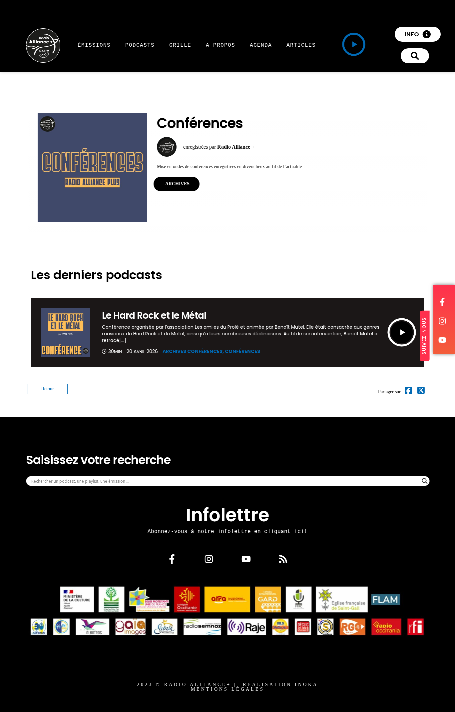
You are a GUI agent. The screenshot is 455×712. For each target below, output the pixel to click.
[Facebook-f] (172, 559)
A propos (220, 45)
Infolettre (227, 515)
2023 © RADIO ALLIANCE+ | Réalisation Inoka (227, 684)
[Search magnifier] (424, 481)
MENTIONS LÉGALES (227, 689)
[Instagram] (209, 559)
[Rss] (283, 559)
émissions (94, 45)
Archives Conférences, (194, 351)
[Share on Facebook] (408, 391)
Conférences (242, 351)
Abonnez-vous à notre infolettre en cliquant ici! (227, 531)
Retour (47, 388)
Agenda (261, 45)
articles (301, 45)
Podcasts (140, 45)
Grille (180, 45)
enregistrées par (218, 147)
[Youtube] (246, 559)
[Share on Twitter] (421, 391)
